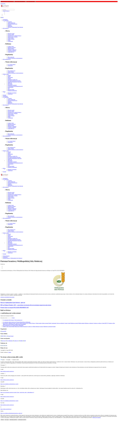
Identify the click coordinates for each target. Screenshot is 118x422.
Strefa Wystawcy (6, 10)
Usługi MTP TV (11, 51)
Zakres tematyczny (11, 22)
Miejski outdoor (11, 48)
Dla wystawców (11, 57)
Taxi (9, 88)
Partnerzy (10, 25)
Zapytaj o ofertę (11, 34)
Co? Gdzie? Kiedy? (12, 64)
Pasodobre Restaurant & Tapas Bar (14, 81)
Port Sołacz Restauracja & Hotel (14, 80)
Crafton (9, 352)
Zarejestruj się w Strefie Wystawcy (14, 35)
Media (4, 91)
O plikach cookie (15, 359)
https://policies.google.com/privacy (7, 371)
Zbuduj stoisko (11, 37)
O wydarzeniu (5, 20)
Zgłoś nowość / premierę (12, 36)
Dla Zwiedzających (7, 59)
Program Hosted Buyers (12, 23)
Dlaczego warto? (11, 33)
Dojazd (9, 75)
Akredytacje (10, 93)
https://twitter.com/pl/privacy (5, 409)
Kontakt (4, 95)
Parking (9, 78)
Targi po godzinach (60, 323)
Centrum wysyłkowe (12, 50)
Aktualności (5, 19)
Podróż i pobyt (6, 74)
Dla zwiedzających (11, 70)
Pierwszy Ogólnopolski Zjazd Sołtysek (15, 27)
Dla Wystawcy (6, 28)
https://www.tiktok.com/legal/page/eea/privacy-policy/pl (11, 413)
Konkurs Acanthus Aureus (16, 324)
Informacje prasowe (39, 326)
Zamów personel (11, 39)
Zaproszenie (10, 65)
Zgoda (3, 359)
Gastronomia (10, 41)
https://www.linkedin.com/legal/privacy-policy (9, 383)
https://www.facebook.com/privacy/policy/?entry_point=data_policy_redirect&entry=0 (17, 392)
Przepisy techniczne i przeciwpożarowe (15, 73)
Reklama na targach (12, 47)
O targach (10, 21)
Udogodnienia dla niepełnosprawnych (15, 86)
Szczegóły (8, 359)
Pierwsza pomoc (11, 89)
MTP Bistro (10, 84)
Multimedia (10, 26)
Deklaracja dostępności (12, 90)
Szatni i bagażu (11, 71)
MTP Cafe (10, 82)
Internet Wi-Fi (10, 87)
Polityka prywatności (96, 417)
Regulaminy (23, 324)
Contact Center (11, 46)
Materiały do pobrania (12, 92)
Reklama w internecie (12, 49)
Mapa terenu (10, 77)
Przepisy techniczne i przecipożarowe (15, 58)
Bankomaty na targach (12, 85)
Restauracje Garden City (12, 79)
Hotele (9, 40)
